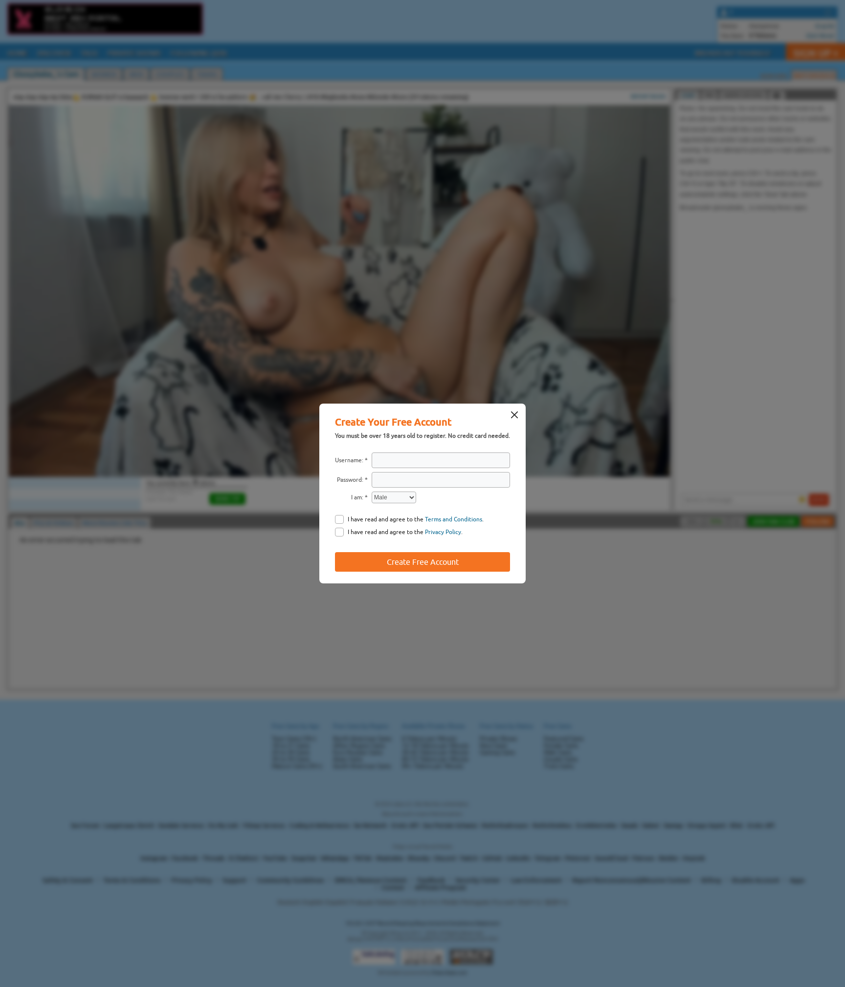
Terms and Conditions (453, 519)
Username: (349, 460)
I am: (357, 497)
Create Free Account (423, 562)
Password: (350, 479)
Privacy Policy (443, 532)
